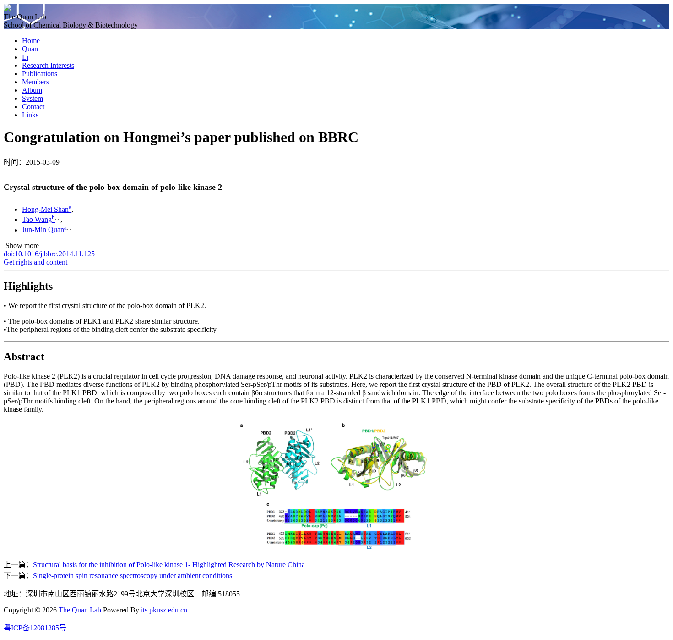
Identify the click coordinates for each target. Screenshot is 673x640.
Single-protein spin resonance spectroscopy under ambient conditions (132, 575)
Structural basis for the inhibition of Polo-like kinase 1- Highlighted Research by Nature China (169, 564)
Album (32, 90)
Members (35, 82)
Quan (30, 49)
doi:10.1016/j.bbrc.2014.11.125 (49, 254)
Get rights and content (35, 262)
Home (31, 40)
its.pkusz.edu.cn (164, 610)
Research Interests (48, 65)
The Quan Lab (80, 610)
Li (25, 57)
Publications (39, 73)
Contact (33, 106)
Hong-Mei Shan (45, 209)
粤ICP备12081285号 (35, 628)
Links (30, 115)
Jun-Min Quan (43, 230)
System (32, 98)
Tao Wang (37, 219)
